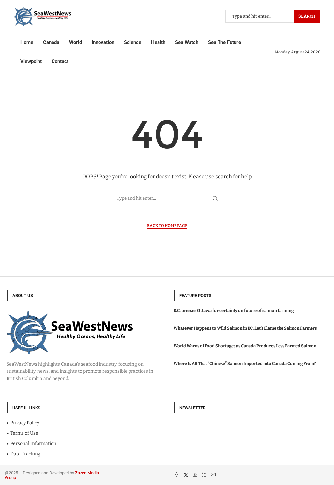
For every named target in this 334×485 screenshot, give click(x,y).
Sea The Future (224, 42)
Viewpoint (31, 61)
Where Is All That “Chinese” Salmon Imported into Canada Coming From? (245, 363)
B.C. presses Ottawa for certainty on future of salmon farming (234, 310)
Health (158, 42)
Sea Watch (186, 42)
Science (132, 42)
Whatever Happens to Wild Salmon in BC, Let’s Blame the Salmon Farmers (245, 328)
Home (26, 42)
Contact (60, 61)
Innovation (103, 42)
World (75, 42)
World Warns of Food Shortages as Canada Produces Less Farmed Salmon (245, 345)
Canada (51, 42)
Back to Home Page (167, 225)
